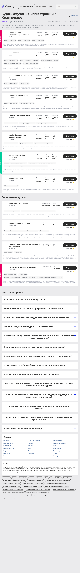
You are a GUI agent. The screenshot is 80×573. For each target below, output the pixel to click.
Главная (4, 22)
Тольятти (6, 456)
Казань (30, 443)
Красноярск (57, 448)
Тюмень (55, 453)
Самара (30, 446)
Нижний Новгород (59, 443)
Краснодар (7, 453)
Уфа (29, 448)
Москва (6, 440)
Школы (50, 6)
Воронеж (6, 451)
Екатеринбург (8, 443)
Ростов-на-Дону (9, 448)
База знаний (41, 6)
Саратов (31, 453)
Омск (54, 446)
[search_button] (76, 6)
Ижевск (30, 456)
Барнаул (56, 456)
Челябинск (7, 446)
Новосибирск (57, 440)
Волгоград (56, 451)
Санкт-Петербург (34, 440)
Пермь (30, 451)
